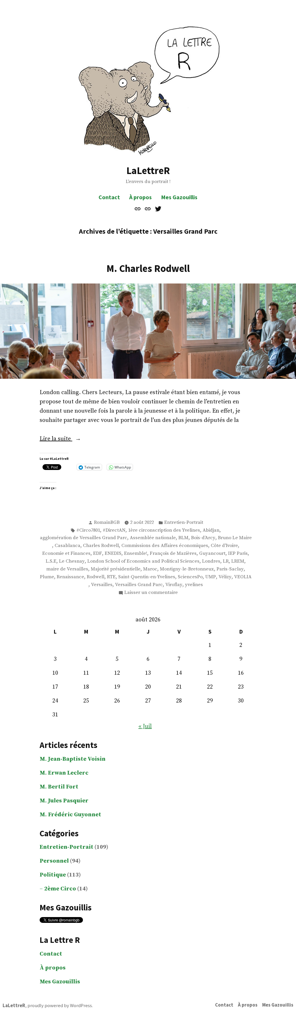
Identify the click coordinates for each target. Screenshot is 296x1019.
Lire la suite (69, 439)
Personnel (54, 861)
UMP (210, 577)
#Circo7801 (88, 530)
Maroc (150, 569)
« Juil (145, 726)
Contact (109, 197)
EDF (97, 553)
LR (226, 561)
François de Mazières (173, 553)
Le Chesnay (72, 561)
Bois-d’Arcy (203, 538)
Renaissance (70, 577)
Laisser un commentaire (151, 593)
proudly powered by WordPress (59, 1005)
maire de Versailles (67, 569)
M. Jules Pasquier (64, 800)
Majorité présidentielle (115, 569)
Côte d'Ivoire (224, 546)
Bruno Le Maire (235, 538)
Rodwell (95, 577)
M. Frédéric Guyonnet (70, 814)
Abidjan (211, 530)
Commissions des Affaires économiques (164, 546)
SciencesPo (190, 577)
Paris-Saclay (230, 569)
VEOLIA (242, 577)
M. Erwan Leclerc (64, 773)
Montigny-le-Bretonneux (187, 569)
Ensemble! (135, 553)
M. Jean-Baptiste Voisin (73, 759)
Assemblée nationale (153, 538)
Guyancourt (212, 553)
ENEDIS (113, 553)
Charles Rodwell (101, 546)
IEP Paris (238, 553)
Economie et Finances (66, 553)
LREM (237, 561)
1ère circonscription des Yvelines (164, 530)
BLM (183, 538)
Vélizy (225, 577)
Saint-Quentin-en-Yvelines (146, 577)
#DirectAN (114, 530)
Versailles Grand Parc (139, 585)
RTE (111, 577)
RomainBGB (107, 522)
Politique (53, 875)
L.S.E (51, 561)
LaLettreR (148, 170)
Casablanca (67, 546)
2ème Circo (60, 888)
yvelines (194, 585)
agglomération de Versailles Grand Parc (83, 538)
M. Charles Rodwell (148, 268)
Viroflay (173, 585)
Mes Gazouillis (179, 197)
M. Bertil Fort (59, 787)
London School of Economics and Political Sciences (143, 561)
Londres (211, 561)
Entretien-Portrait (183, 522)
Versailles (101, 585)
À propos (140, 197)
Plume (47, 577)
